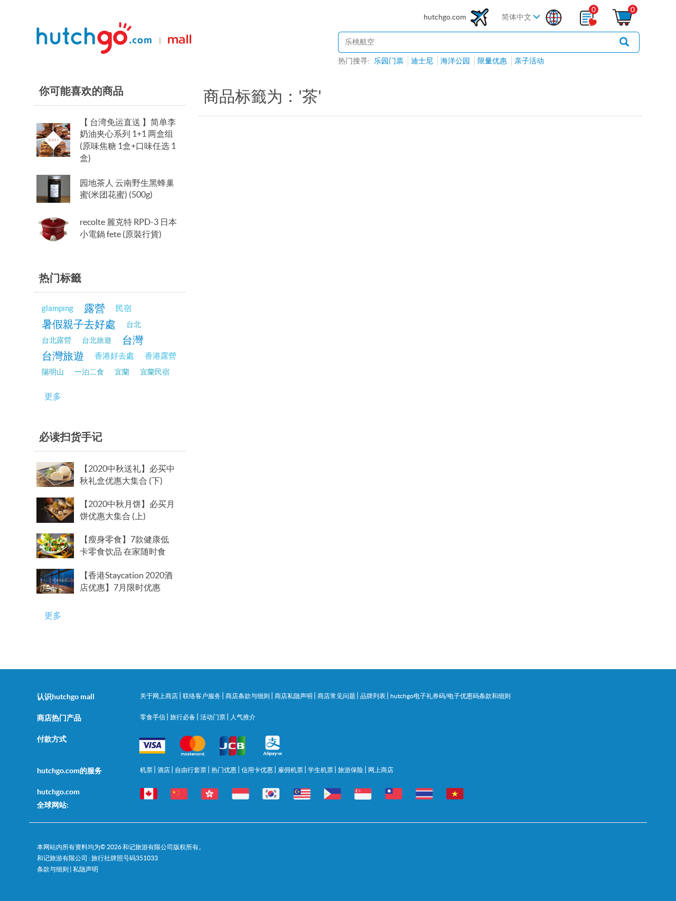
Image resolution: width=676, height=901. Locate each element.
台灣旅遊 (63, 356)
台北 (133, 324)
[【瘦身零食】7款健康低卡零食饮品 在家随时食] (57, 546)
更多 (52, 396)
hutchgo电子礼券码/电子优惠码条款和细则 (450, 695)
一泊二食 (89, 372)
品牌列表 (373, 695)
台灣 (132, 340)
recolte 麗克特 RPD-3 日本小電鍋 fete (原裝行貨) (128, 228)
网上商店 (380, 769)
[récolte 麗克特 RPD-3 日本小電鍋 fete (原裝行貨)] (57, 228)
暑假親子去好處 (79, 324)
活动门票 (213, 717)
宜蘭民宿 (155, 372)
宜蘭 (122, 372)
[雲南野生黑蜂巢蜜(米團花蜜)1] (57, 188)
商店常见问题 (336, 695)
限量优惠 (492, 61)
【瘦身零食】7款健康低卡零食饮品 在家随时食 (124, 545)
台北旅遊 (96, 340)
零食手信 (153, 717)
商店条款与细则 (248, 695)
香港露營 (160, 355)
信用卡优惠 (257, 769)
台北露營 (56, 340)
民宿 (124, 308)
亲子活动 (529, 61)
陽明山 (53, 372)
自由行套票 (191, 769)
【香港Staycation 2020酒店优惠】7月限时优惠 (126, 581)
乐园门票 (388, 61)
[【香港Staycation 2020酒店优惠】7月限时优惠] (57, 581)
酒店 (164, 769)
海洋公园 (455, 61)
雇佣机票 (291, 769)
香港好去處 (114, 355)
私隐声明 (85, 869)
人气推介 (243, 717)
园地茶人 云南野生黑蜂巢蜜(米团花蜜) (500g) (127, 189)
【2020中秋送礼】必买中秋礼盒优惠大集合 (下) (127, 474)
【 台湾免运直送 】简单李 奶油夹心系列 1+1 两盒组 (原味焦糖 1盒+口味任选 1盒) (128, 140)
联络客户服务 (202, 695)
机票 (147, 769)
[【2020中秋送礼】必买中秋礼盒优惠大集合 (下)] (57, 474)
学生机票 (321, 769)
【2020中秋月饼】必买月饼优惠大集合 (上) (127, 510)
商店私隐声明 (294, 695)
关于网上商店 (159, 695)
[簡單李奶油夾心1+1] (57, 139)
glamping (57, 308)
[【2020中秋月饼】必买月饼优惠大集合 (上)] (57, 510)
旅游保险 (351, 769)
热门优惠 (224, 769)
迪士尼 (422, 61)
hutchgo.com (445, 17)
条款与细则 (53, 869)
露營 (94, 308)
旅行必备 (183, 717)
